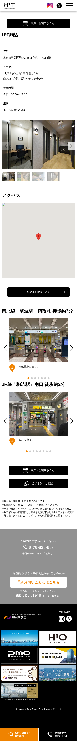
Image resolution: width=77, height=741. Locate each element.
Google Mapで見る (38, 291)
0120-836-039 (41, 547)
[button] (71, 146)
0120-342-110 (42, 595)
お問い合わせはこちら (42, 582)
